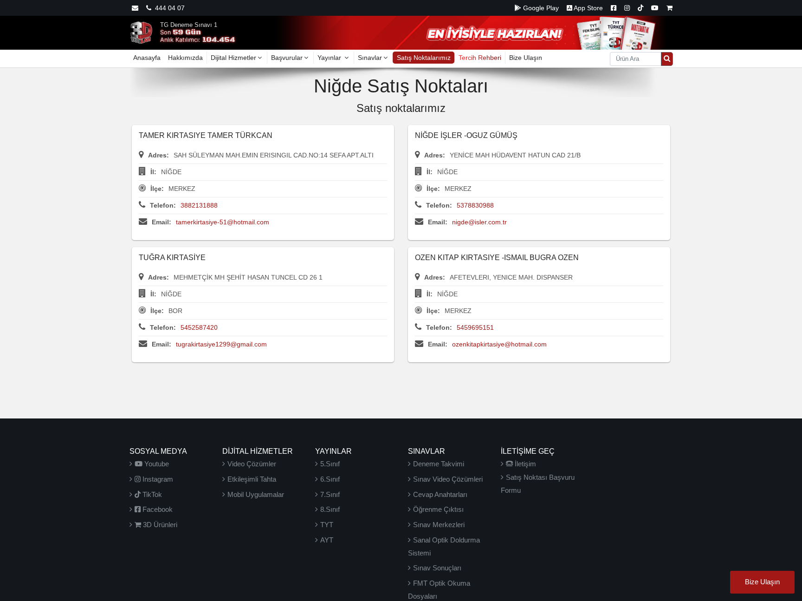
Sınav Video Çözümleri (448, 479)
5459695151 (475, 327)
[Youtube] (655, 8)
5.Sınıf (330, 464)
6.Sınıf (330, 479)
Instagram (157, 479)
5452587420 (199, 327)
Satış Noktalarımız (424, 57)
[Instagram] (627, 8)
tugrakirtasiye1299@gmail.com (221, 344)
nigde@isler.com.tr (479, 222)
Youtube (155, 464)
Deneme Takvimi (438, 464)
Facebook (157, 509)
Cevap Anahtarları (440, 494)
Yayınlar (330, 57)
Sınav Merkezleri (439, 525)
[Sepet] (669, 8)
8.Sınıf (330, 509)
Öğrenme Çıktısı (438, 509)
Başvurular (287, 57)
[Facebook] (613, 8)
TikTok (151, 494)
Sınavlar (370, 57)
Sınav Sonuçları (437, 568)
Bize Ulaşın (525, 57)
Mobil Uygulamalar (255, 494)
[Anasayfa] (141, 32)
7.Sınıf (330, 494)
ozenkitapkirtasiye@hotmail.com (499, 344)
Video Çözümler (251, 464)
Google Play (540, 8)
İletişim (524, 464)
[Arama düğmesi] (667, 59)
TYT (326, 525)
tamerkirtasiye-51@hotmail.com (222, 222)
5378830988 (475, 205)
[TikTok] (640, 8)
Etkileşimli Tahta (251, 479)
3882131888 (199, 205)
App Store (587, 8)
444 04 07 (168, 8)
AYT (326, 540)
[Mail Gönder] (135, 8)
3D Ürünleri (159, 525)
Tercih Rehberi (480, 57)
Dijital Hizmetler (233, 57)
